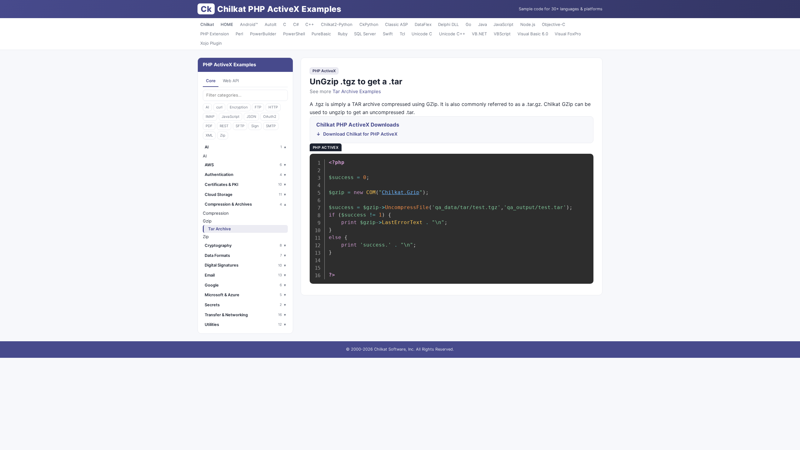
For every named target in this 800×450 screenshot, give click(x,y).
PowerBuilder (263, 33)
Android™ (249, 24)
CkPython (368, 24)
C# (296, 24)
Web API (231, 80)
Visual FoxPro (568, 33)
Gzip (207, 220)
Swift (388, 33)
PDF (209, 126)
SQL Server (365, 33)
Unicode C (422, 33)
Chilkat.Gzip (400, 192)
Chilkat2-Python (336, 24)
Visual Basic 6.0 (533, 33)
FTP (258, 107)
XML (209, 135)
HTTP (273, 107)
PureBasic (321, 33)
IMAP (210, 116)
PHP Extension (214, 33)
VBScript (502, 33)
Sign (255, 126)
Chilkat (207, 24)
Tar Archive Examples (356, 91)
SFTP (240, 126)
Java (482, 24)
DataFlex (423, 24)
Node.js (527, 24)
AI (207, 107)
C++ (309, 24)
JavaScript (503, 24)
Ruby (343, 33)
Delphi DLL (448, 24)
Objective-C (553, 24)
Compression (216, 213)
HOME (227, 24)
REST (224, 126)
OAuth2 (269, 116)
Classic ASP (396, 24)
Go (468, 24)
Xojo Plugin (211, 43)
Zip (222, 135)
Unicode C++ (452, 33)
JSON (251, 116)
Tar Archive (219, 228)
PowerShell (294, 33)
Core (211, 80)
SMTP (271, 126)
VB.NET (479, 33)
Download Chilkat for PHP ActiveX (360, 134)
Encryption (239, 107)
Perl (239, 33)
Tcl (402, 33)
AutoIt (271, 24)
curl (219, 107)
